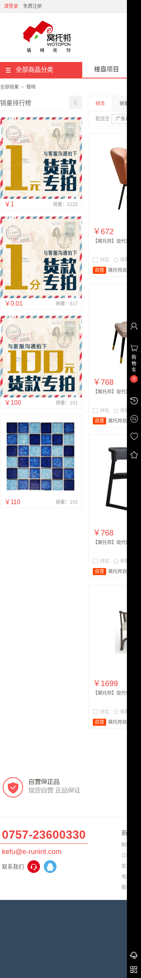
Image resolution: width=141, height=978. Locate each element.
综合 (100, 103)
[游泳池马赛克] (41, 495)
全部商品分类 (34, 69)
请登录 (11, 6)
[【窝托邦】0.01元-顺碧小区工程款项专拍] (41, 296)
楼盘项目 (106, 69)
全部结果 (9, 87)
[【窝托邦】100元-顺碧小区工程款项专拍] (41, 396)
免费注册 (32, 6)
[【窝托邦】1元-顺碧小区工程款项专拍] (41, 197)
